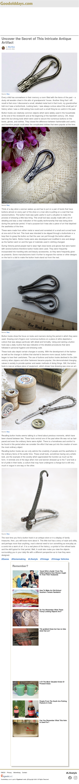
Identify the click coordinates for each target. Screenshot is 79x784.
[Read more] (26, 579)
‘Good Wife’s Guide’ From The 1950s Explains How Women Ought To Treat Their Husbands (53, 573)
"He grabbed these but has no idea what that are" (53, 630)
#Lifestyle (33, 558)
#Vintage (44, 558)
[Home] (16, 3)
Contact (24, 772)
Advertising (16, 772)
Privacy (9, 772)
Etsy (8, 94)
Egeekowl (20, 779)
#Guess (5, 558)
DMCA (3, 772)
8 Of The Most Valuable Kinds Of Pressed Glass (52, 683)
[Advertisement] (39, 21)
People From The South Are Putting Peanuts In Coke (53, 702)
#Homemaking (19, 558)
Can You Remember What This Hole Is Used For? (53, 721)
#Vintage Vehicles (60, 558)
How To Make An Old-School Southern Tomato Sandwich (50, 591)
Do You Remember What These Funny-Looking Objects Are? (51, 611)
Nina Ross (11, 47)
